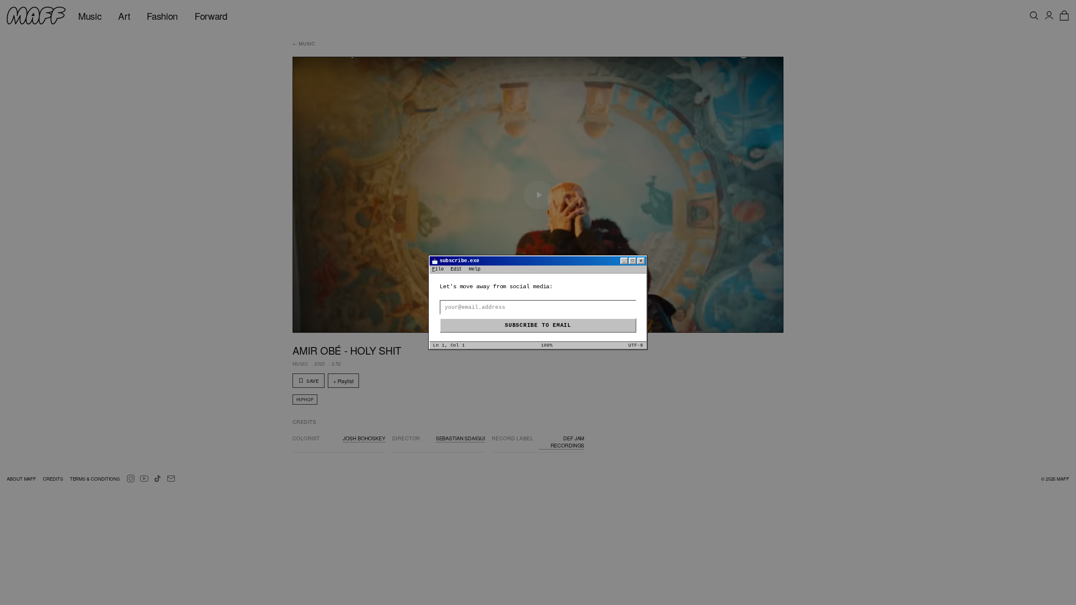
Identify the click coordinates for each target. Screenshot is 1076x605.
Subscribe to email (538, 325)
